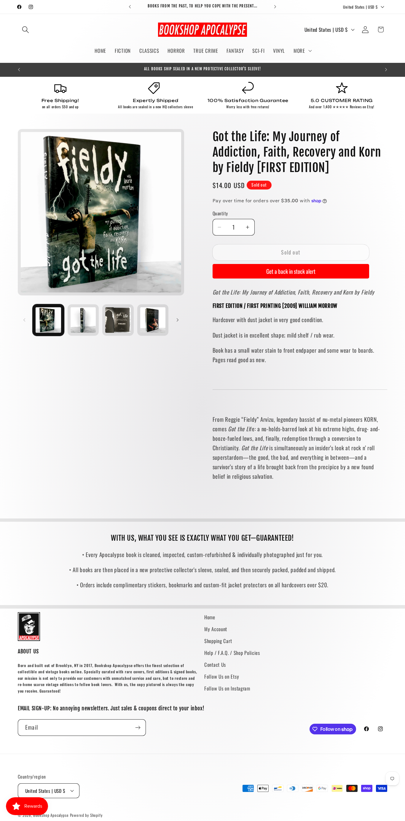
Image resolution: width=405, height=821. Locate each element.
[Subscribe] (138, 727)
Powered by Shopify (86, 815)
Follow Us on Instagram (227, 688)
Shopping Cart (218, 641)
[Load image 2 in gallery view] (83, 320)
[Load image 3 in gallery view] (118, 320)
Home (209, 617)
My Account (215, 629)
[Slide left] (24, 320)
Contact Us (215, 664)
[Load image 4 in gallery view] (153, 320)
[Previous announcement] (129, 7)
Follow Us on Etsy (221, 676)
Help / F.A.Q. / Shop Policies (232, 652)
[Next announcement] (275, 7)
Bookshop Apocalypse (51, 815)
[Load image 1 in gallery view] (48, 320)
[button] (26, 29)
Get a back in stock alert (290, 271)
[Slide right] (177, 320)
